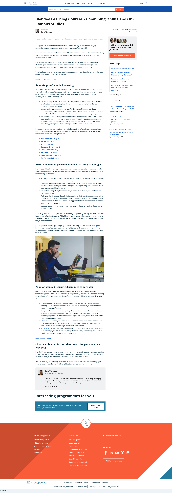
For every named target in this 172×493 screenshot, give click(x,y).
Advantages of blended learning (122, 68)
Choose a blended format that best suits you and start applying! (122, 87)
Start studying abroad (54, 39)
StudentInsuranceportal (78, 462)
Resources (101, 3)
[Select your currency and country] (105, 441)
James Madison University (51, 155)
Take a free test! (95, 406)
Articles (44, 39)
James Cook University (49, 150)
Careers (37, 449)
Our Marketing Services (43, 446)
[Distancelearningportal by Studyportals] (30, 3)
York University (47, 144)
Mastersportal (74, 443)
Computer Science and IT (50, 311)
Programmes (69, 3)
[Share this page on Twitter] (55, 387)
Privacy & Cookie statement (92, 483)
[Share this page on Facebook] (53, 387)
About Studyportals (41, 440)
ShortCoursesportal (76, 452)
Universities (81, 3)
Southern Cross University (51, 147)
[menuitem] (70, 3)
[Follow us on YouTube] (116, 453)
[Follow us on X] (122, 453)
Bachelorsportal (75, 440)
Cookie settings (78, 483)
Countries (91, 3)
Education (45, 321)
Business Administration (50, 303)
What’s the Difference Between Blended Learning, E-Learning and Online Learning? (121, 132)
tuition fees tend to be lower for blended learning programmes (78, 114)
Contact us (38, 452)
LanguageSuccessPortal (78, 465)
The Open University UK (50, 138)
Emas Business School (49, 152)
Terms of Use (68, 483)
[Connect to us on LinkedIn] (111, 453)
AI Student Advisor (41, 443)
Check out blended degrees (46, 79)
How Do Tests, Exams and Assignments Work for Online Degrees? (119, 119)
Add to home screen (114, 461)
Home (38, 39)
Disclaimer (105, 483)
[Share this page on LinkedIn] (56, 387)
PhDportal (73, 446)
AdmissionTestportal (76, 456)
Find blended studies (43, 338)
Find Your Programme (122, 55)
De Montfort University (50, 158)
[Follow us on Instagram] (128, 453)
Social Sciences (46, 328)
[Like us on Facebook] (105, 453)
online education (49, 53)
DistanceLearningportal (78, 449)
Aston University (47, 141)
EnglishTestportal (75, 459)
